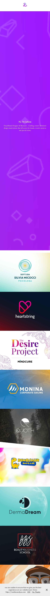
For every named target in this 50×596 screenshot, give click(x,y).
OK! (28, 592)
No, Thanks (36, 592)
